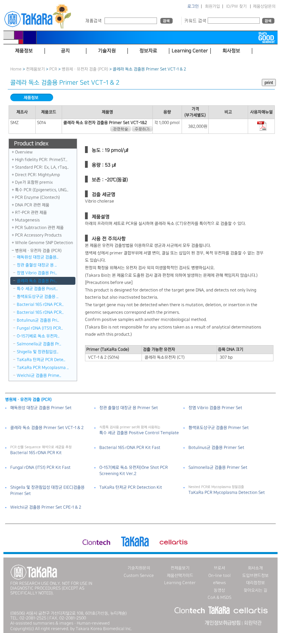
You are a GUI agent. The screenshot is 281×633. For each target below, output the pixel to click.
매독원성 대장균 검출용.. (38, 257)
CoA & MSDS (219, 597)
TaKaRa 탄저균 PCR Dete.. (41, 359)
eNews (219, 583)
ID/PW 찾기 (236, 6)
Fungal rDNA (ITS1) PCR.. (40, 328)
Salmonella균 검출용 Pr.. (39, 344)
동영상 (219, 590)
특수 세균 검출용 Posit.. (37, 288)
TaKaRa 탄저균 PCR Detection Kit (130, 487)
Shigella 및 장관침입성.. (38, 352)
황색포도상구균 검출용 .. (38, 296)
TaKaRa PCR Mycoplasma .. (43, 367)
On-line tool (219, 575)
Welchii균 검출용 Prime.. (39, 375)
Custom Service (139, 575)
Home (16, 69)
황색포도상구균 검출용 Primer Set (218, 427)
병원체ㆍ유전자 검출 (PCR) (85, 69)
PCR (53, 69)
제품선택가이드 (180, 575)
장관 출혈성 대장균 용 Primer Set (128, 408)
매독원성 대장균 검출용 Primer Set (41, 408)
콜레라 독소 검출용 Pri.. (37, 281)
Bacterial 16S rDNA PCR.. (40, 304)
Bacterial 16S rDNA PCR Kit (36, 452)
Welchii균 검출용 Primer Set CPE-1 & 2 (45, 507)
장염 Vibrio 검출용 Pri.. (37, 273)
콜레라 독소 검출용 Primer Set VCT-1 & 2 (47, 427)
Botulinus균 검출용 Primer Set (216, 447)
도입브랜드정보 (255, 575)
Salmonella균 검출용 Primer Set (217, 467)
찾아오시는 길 (255, 590)
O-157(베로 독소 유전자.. (38, 336)
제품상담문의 (264, 6)
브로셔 (219, 568)
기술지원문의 (138, 568)
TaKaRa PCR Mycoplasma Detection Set (226, 492)
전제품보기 (35, 69)
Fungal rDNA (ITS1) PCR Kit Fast (40, 467)
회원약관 (252, 623)
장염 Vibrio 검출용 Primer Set (215, 408)
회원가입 (212, 6)
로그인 (193, 6)
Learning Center (180, 583)
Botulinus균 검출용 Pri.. (38, 320)
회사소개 (255, 568)
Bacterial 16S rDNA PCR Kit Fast (129, 447)
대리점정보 (255, 583)
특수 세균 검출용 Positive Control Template (139, 433)
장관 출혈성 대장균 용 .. (37, 265)
